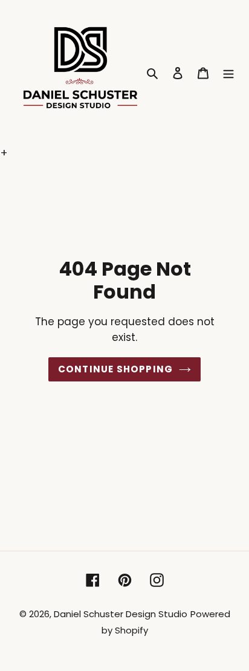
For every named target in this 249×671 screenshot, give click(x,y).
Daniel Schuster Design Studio (120, 614)
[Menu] (228, 72)
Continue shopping (115, 369)
